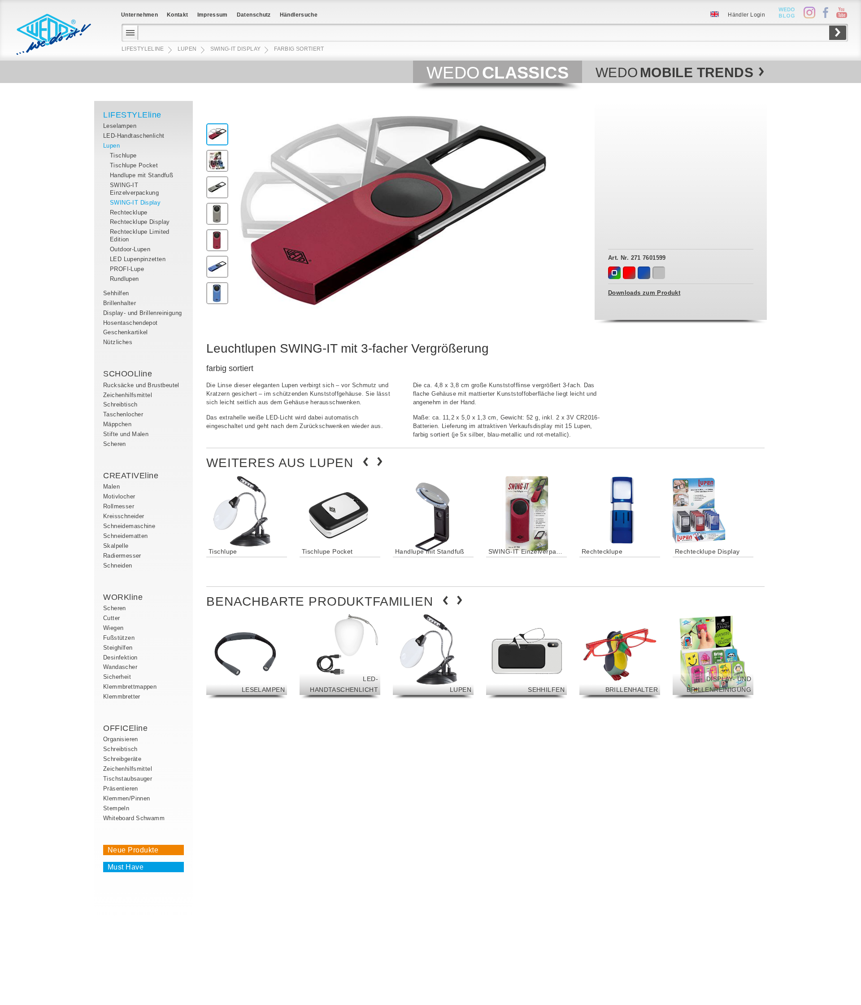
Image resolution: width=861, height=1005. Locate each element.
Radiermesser (122, 555)
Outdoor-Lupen (130, 249)
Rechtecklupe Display (140, 221)
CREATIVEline (130, 475)
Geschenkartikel (125, 332)
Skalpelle (116, 545)
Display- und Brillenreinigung (142, 313)
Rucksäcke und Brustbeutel (141, 385)
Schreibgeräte (122, 759)
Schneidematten (125, 536)
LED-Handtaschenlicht (134, 135)
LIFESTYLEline (132, 114)
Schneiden (117, 565)
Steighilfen (117, 647)
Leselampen (119, 125)
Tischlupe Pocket (134, 165)
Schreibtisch (120, 404)
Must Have (126, 867)
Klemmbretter (121, 696)
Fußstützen (119, 637)
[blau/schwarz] (644, 273)
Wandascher (120, 667)
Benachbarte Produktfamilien (319, 601)
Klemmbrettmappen (130, 686)
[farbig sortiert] (614, 272)
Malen (111, 486)
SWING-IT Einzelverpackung (134, 189)
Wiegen (113, 628)
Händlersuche (298, 15)
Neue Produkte (133, 850)
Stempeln (116, 808)
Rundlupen (124, 278)
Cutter (111, 618)
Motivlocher (119, 496)
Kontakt (177, 15)
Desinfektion (120, 657)
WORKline (123, 597)
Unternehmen (139, 15)
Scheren (114, 444)
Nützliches (117, 342)
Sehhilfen (116, 293)
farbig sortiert (299, 49)
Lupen (111, 145)
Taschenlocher (123, 414)
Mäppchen (117, 424)
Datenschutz (254, 15)
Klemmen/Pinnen (126, 798)
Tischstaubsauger (127, 778)
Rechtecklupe (129, 212)
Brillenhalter (119, 303)
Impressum (212, 15)
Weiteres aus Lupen (279, 463)
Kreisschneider (123, 516)
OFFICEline (125, 728)
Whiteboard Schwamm (134, 818)
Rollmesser (118, 506)
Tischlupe (123, 155)
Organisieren (120, 739)
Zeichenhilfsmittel (127, 395)
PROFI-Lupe (127, 269)
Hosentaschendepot (130, 322)
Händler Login (746, 15)
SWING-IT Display (135, 202)
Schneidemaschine (129, 526)
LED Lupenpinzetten (137, 259)
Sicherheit (117, 676)
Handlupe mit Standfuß (141, 175)
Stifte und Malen (125, 434)
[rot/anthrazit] (629, 273)
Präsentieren (120, 788)
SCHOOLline (127, 373)
